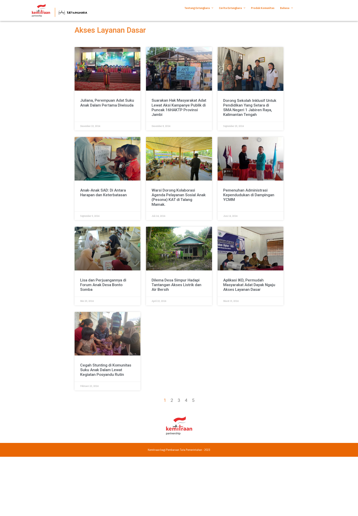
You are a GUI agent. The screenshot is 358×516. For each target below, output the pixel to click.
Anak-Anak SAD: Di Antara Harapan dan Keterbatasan (103, 192)
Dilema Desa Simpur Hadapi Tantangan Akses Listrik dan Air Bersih (176, 285)
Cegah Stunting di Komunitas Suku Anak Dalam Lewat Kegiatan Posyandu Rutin (105, 370)
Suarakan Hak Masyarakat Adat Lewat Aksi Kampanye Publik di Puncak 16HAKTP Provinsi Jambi (179, 107)
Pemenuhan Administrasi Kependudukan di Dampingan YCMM (248, 195)
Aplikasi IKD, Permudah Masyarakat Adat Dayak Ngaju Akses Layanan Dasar (249, 285)
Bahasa (284, 8)
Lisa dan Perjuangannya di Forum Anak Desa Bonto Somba (103, 285)
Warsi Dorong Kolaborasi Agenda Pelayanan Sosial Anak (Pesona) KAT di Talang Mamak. (179, 197)
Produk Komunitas (262, 8)
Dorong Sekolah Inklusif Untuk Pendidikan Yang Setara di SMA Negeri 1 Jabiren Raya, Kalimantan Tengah (249, 107)
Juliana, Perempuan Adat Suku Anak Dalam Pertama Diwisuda (107, 102)
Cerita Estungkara (230, 8)
